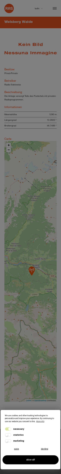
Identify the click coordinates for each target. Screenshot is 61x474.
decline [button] (44, 449)
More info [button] (40, 421)
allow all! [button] (30, 459)
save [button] (16, 449)
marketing (18, 441)
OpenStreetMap (40, 400)
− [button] (9, 150)
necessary (18, 429)
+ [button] (9, 145)
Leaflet (28, 400)
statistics (18, 435)
